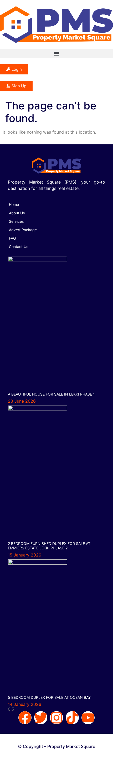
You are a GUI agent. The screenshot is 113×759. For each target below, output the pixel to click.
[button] (56, 53)
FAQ (12, 238)
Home (14, 204)
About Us (17, 213)
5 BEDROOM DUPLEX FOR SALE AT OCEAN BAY (49, 697)
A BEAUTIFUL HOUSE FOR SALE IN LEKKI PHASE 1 (51, 394)
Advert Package (23, 229)
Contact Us (18, 246)
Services (16, 221)
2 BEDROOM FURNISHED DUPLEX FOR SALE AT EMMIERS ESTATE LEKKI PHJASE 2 (49, 545)
